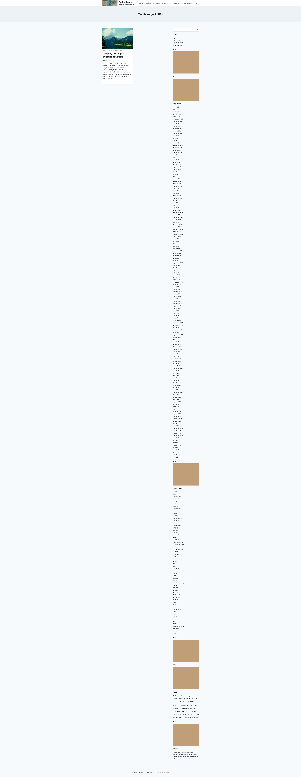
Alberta (175, 494)
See (184, 714)
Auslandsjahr (177, 508)
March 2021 (176, 193)
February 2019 (177, 224)
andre (105, 60)
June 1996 (176, 440)
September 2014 (178, 306)
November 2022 (178, 164)
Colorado (175, 532)
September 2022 (178, 167)
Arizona (175, 501)
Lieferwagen (183, 705)
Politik (174, 611)
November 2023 (178, 148)
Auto (174, 511)
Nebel (174, 708)
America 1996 (177, 496)
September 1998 (178, 428)
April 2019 (176, 222)
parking (186, 708)
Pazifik (191, 708)
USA (174, 621)
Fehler (177, 702)
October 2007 (177, 385)
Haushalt (175, 561)
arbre (175, 695)
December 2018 (178, 229)
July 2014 (176, 311)
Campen (175, 523)
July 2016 (176, 287)
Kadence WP (165, 772)
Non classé (176, 597)
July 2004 (176, 404)
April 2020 (176, 208)
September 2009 (178, 368)
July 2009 (176, 373)
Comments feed (178, 42)
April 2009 (176, 378)
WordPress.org (177, 45)
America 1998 (177, 499)
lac (179, 705)
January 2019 (177, 227)
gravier (191, 701)
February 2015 (177, 303)
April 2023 (176, 160)
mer (188, 705)
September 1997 (178, 433)
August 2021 (177, 188)
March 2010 (176, 366)
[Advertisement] (186, 62)
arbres (179, 696)
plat (179, 711)
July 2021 (176, 191)
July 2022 (176, 172)
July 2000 (176, 423)
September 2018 (178, 234)
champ (181, 698)
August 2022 (177, 169)
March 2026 (176, 112)
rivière (194, 711)
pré (182, 711)
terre (197, 714)
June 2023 (176, 155)
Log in (175, 38)
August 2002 (177, 416)
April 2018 (176, 246)
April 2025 (176, 124)
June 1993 (176, 447)
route (174, 714)
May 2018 (176, 243)
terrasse (193, 714)
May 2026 (176, 109)
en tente (110, 50)
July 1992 (176, 450)
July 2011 (175, 354)
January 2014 (177, 320)
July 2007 (176, 387)
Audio (174, 504)
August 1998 (177, 430)
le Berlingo (176, 578)
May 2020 (176, 205)
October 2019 (177, 215)
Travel (175, 619)
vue (176, 717)
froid (186, 702)
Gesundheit (176, 559)
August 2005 (177, 397)
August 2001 (177, 421)
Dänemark (176, 535)
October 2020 (177, 196)
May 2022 (176, 176)
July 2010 (176, 363)
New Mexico (176, 592)
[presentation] (117, 38)
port (174, 614)
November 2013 (178, 325)
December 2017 (178, 255)
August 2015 (177, 296)
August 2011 (176, 351)
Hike (174, 563)
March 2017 (176, 275)
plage (175, 711)
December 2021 (178, 181)
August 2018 (177, 236)
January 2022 (177, 179)
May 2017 (176, 270)
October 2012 (177, 332)
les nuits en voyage (119, 50)
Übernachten (192, 717)
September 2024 (178, 133)
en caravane (176, 547)
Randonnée (188, 711)
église (197, 717)
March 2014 (176, 318)
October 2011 (177, 347)
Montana (175, 585)
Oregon (175, 602)
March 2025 (176, 126)
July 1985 (176, 457)
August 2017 (177, 265)
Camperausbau (177, 525)
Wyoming (175, 631)
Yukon (175, 633)
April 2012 (176, 342)
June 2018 (176, 241)
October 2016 (177, 284)
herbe (175, 705)
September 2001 (178, 418)
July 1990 (176, 452)
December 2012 (178, 330)
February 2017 (177, 277)
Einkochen (176, 540)
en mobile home (178, 549)
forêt (182, 701)
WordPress (176, 628)
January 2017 (177, 279)
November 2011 (178, 344)
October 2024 (177, 131)
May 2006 (176, 394)
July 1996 (176, 438)
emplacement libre (178, 542)
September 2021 (178, 186)
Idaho (174, 566)
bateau (175, 513)
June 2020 (176, 203)
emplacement (193, 698)
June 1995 (176, 442)
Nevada (175, 590)
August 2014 (177, 308)
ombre (181, 708)
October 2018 (177, 231)
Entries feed (176, 40)
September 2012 (178, 335)
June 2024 (176, 138)
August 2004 (177, 402)
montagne (194, 705)
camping (104, 50)
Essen (174, 556)
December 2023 (178, 145)
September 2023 (178, 152)
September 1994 (178, 445)
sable (178, 715)
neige (177, 708)
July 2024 (176, 136)
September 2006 (178, 392)
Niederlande (176, 595)
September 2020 (178, 198)
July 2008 (176, 382)
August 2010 (177, 361)
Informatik (176, 568)
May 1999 (176, 426)
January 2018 (177, 253)
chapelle (185, 698)
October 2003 (177, 411)
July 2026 (176, 107)
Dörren (175, 537)
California (176, 520)
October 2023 (177, 150)
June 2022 (176, 174)
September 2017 (178, 263)
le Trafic (175, 580)
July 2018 (176, 239)
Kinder (175, 573)
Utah (174, 623)
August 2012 (177, 337)
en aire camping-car (179, 544)
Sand (181, 714)
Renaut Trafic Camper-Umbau (182, 3)
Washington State (178, 626)
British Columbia (178, 518)
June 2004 (176, 406)
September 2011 (178, 349)
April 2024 (176, 140)
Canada (175, 530)
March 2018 (176, 248)
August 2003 (177, 414)
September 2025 (178, 121)
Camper (192, 696)
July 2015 (176, 299)
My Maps (175, 587)
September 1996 (178, 435)
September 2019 (178, 217)
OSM (174, 604)
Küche (175, 575)
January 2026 (177, 116)
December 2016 (178, 282)
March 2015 (176, 301)
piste (194, 708)
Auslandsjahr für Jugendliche (162, 3)
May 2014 (176, 313)
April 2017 (176, 272)
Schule (175, 616)
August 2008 (177, 380)
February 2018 (177, 251)
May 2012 (176, 339)
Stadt (186, 714)
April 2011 (176, 356)
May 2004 (176, 409)
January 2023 (177, 162)
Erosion (174, 702)
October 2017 (177, 260)
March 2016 (176, 289)
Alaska (175, 492)
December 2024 (178, 128)
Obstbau (175, 599)
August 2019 (177, 219)
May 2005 (176, 399)
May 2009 (176, 375)
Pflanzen (175, 607)
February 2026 (177, 114)
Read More (106, 82)
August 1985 (177, 454)
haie (195, 702)
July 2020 (176, 200)
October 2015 (177, 294)
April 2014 (176, 315)
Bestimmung (187, 696)
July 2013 (176, 327)
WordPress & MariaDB (144, 3)
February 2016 (177, 291)
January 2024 (177, 143)
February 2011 (177, 359)
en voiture (176, 554)
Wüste (187, 717)
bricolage (175, 516)
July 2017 (176, 267)
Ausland (175, 506)
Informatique (177, 571)
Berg (182, 696)
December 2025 (178, 119)
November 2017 (178, 258)
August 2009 (177, 370)
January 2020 (177, 210)
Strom (189, 714)
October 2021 (177, 184)
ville (174, 717)
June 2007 (176, 390)
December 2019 (178, 212)
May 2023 (176, 157)
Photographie (177, 609)
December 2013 (178, 323)
